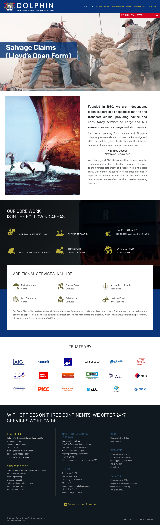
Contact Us (140, 6)
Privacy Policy (127, 519)
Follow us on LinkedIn (81, 504)
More (151, 6)
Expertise (101, 6)
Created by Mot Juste (144, 519)
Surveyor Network (121, 6)
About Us (88, 6)
